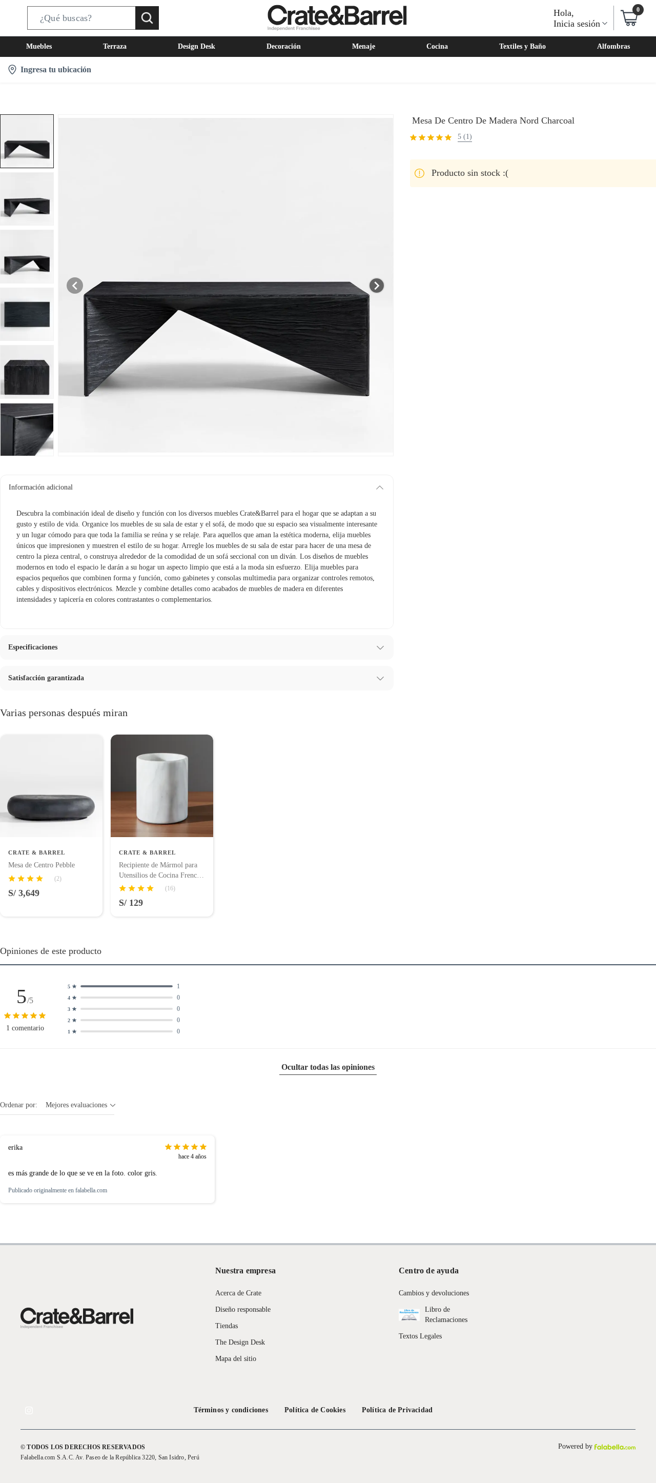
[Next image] (376, 285)
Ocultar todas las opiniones (328, 1067)
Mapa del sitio (235, 1359)
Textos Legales (420, 1336)
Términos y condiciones (231, 1410)
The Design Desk (240, 1342)
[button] (93, 18)
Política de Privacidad (397, 1410)
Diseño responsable (243, 1309)
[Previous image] (75, 285)
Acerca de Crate (238, 1293)
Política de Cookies (314, 1410)
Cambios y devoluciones (434, 1293)
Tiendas (226, 1326)
